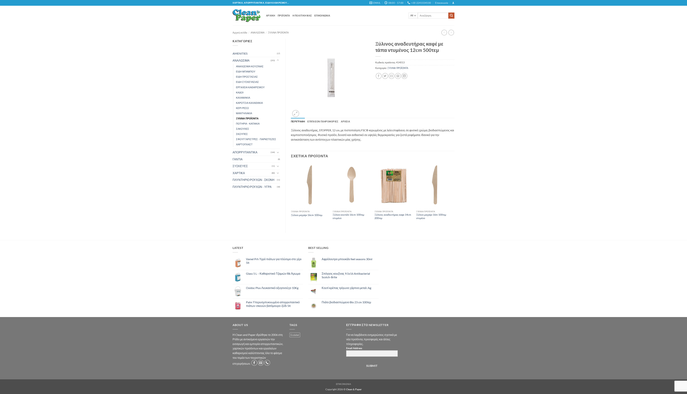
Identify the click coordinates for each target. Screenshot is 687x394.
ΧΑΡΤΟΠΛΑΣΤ (244, 144)
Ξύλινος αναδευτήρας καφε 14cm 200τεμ (392, 216)
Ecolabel (295, 335)
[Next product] (444, 32)
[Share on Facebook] (379, 76)
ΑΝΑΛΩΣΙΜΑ (258, 32)
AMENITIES (240, 53)
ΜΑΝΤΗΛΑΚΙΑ (244, 113)
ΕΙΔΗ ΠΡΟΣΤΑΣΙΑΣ (247, 76)
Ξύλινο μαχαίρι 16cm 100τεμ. (307, 215)
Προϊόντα (284, 15)
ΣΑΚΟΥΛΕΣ (242, 128)
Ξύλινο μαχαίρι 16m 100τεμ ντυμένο (431, 216)
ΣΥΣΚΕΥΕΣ (240, 166)
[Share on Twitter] (385, 76)
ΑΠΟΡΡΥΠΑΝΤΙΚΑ (245, 152)
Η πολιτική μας (302, 15)
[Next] (454, 194)
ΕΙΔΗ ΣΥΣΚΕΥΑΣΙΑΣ (247, 81)
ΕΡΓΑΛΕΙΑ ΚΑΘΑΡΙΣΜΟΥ (250, 87)
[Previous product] (451, 32)
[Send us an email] (261, 363)
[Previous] (291, 194)
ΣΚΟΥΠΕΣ (242, 133)
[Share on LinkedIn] (404, 76)
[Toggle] (278, 60)
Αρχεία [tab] (345, 121)
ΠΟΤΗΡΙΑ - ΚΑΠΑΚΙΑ (248, 123)
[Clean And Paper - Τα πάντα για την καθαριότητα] (247, 15)
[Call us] (267, 363)
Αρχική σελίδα (240, 32)
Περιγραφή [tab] (298, 121)
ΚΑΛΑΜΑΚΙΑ (243, 97)
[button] (453, 3)
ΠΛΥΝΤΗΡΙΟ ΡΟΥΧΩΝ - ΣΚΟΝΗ (253, 179)
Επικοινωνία (441, 2)
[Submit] (451, 16)
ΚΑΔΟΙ (239, 92)
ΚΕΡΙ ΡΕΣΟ (242, 108)
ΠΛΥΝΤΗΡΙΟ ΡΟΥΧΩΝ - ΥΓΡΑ (252, 186)
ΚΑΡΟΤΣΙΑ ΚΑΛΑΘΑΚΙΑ (249, 102)
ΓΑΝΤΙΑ (238, 159)
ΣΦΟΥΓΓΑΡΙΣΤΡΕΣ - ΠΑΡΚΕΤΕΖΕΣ (256, 139)
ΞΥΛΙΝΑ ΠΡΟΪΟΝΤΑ (278, 32)
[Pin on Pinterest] (398, 76)
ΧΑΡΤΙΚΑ (239, 173)
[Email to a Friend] (391, 76)
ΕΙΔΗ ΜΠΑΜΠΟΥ (245, 71)
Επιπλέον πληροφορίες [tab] (322, 121)
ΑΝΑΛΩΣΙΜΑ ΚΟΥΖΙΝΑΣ (250, 66)
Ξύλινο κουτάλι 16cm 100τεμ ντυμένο (348, 216)
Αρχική (270, 15)
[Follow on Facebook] (254, 363)
